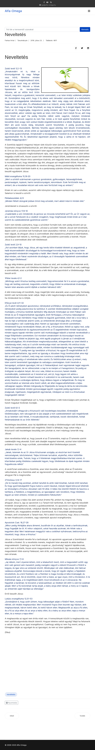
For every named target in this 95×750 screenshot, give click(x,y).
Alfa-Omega (13, 11)
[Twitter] (82, 48)
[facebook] (44, 2)
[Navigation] (89, 11)
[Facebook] (76, 48)
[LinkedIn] (88, 48)
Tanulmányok (22, 40)
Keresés (85, 29)
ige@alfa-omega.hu (48, 5)
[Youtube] (47, 2)
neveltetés (11, 694)
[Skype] (51, 2)
